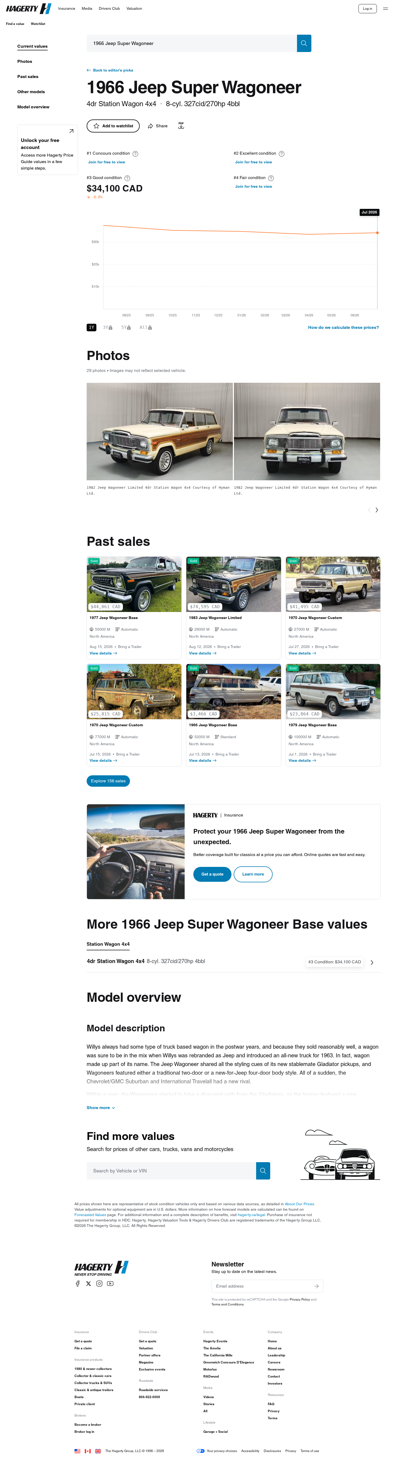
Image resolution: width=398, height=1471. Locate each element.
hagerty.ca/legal (251, 1215)
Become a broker (87, 1424)
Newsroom (276, 1369)
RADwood (211, 1376)
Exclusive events (152, 1369)
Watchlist (38, 23)
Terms (273, 1418)
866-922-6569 (149, 1397)
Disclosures (272, 1451)
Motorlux (210, 1369)
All (205, 1411)
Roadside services (153, 1390)
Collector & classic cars (93, 1376)
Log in (367, 8)
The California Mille (218, 1355)
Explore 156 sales (108, 781)
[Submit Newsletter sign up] (316, 1286)
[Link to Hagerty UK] (98, 1451)
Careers (274, 1362)
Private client (84, 1404)
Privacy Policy (300, 1299)
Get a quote (212, 874)
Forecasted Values (90, 1215)
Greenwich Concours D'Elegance (228, 1362)
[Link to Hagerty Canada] (88, 1451)
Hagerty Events (215, 1341)
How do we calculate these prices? (343, 327)
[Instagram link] (99, 1283)
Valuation (146, 1348)
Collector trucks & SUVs (93, 1383)
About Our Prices (299, 1204)
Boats (79, 1397)
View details (101, 653)
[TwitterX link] (88, 1283)
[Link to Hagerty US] (77, 1451)
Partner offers (150, 1355)
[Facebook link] (77, 1283)
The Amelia (212, 1348)
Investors (275, 1383)
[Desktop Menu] (385, 8)
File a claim (83, 1348)
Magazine (146, 1362)
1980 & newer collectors (93, 1368)
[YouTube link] (110, 1283)
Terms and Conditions (227, 1304)
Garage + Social (215, 1431)
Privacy (274, 1411)
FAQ (271, 1404)
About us (275, 1348)
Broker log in (84, 1431)
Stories (208, 1404)
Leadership (276, 1355)
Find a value (15, 23)
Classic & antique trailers (93, 1390)
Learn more (253, 874)
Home (272, 1341)
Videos (208, 1397)
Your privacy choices (222, 1451)
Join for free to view (106, 162)
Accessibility (250, 1451)
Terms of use (310, 1451)
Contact (274, 1376)
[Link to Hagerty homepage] (101, 1268)
